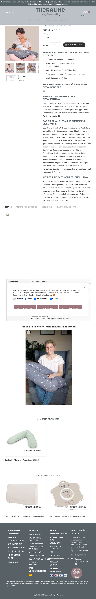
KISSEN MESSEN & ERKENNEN (36, 548)
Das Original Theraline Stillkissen (59, 20)
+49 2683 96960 (82, 550)
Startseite (29, 20)
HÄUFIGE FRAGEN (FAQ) (57, 538)
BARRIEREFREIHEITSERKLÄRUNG (58, 558)
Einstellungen (47, 308)
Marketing (55, 299)
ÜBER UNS (12, 537)
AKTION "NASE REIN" (16, 541)
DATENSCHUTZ (56, 555)
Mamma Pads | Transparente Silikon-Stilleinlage (67, 516)
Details (8, 207)
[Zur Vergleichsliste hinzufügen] (42, 436)
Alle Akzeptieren (70, 308)
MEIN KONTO (55, 543)
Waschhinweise (66, 318)
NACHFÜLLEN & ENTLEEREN (35, 539)
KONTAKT (53, 565)
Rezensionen (47, 207)
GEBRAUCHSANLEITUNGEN (37, 559)
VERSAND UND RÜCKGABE (55, 547)
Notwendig (19, 299)
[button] (9, 68)
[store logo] (50, 12)
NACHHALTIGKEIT (15, 544)
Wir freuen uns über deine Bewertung (58, 26)
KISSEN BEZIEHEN (36, 543)
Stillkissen (39, 20)
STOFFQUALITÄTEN (36, 552)
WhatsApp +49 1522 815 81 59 (81, 561)
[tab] (8, 207)
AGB (51, 552)
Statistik (29, 299)
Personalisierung (42, 299)
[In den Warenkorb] (42, 432)
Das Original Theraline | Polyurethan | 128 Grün (22, 460)
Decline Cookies (24, 308)
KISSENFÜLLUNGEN (36, 555)
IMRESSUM (54, 562)
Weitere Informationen (26, 207)
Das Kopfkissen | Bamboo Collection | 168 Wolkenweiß (25, 516)
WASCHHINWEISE (35, 534)
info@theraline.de (81, 555)
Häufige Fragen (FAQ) (67, 207)
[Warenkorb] (87, 13)
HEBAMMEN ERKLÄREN (33, 563)
